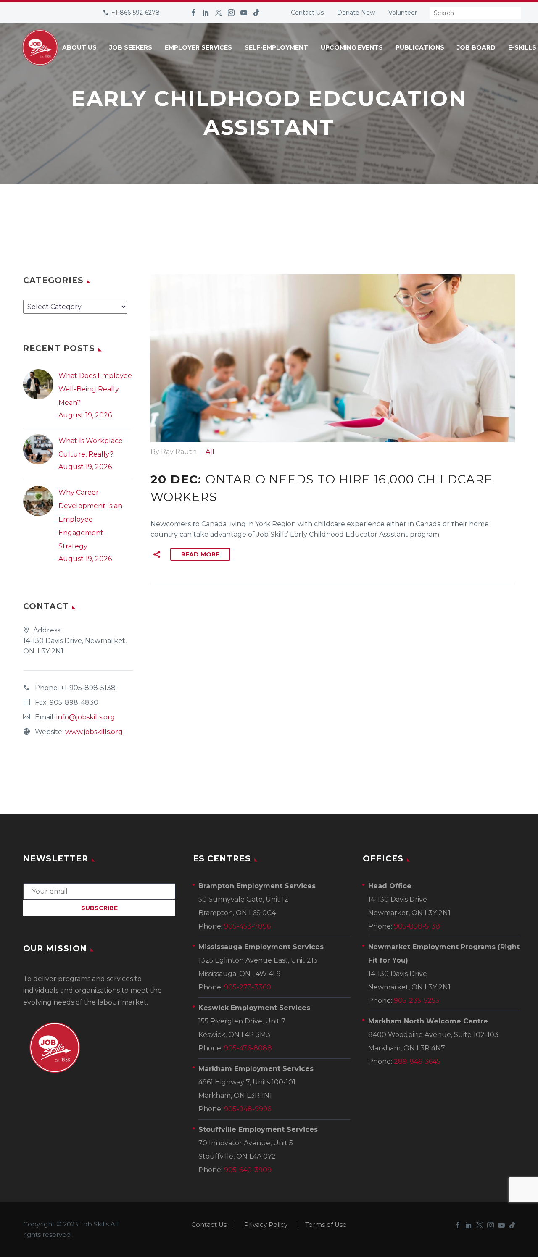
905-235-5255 (416, 1001)
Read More (200, 554)
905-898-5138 (417, 926)
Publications (420, 47)
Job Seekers (130, 47)
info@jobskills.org (85, 717)
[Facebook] (193, 12)
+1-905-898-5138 (88, 688)
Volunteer (402, 12)
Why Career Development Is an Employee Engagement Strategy (90, 519)
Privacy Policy (265, 1225)
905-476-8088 (248, 1048)
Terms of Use (326, 1225)
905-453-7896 (247, 926)
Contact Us (307, 12)
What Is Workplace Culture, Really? (90, 447)
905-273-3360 (247, 987)
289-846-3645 (417, 1061)
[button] (156, 554)
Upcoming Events (352, 47)
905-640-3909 (248, 1170)
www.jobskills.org (94, 732)
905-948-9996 (247, 1109)
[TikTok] (256, 12)
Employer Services (198, 47)
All (210, 452)
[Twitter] (218, 12)
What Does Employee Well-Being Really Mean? (95, 389)
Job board (476, 47)
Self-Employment (276, 47)
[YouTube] (243, 12)
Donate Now (356, 12)
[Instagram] (231, 12)
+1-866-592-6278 (135, 12)
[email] (99, 891)
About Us (79, 47)
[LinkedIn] (206, 12)
